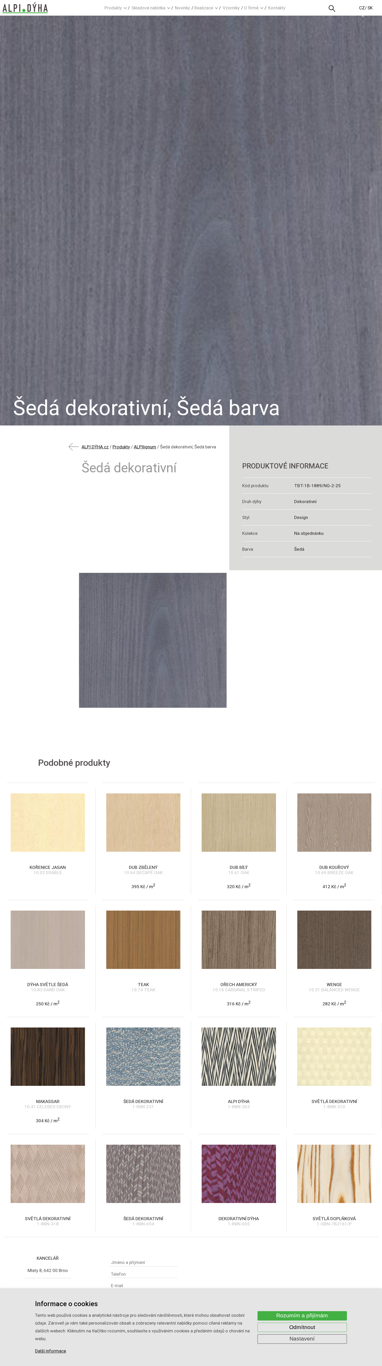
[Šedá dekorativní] (153, 640)
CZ (362, 7)
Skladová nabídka (148, 7)
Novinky (182, 7)
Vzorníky (231, 7)
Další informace (50, 1351)
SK (370, 7)
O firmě (251, 7)
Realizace (203, 7)
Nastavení (302, 1339)
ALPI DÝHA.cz (95, 446)
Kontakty (276, 7)
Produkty (113, 7)
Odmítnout (302, 1327)
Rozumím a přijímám (302, 1316)
